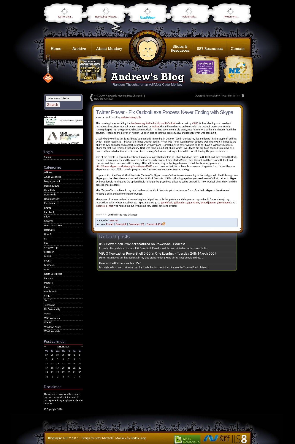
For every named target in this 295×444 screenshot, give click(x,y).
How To (113, 220)
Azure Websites (52, 177)
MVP (46, 269)
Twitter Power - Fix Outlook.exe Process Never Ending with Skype (164, 112)
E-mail (109, 224)
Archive (79, 48)
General (48, 221)
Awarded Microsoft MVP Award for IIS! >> (217, 96)
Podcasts (49, 283)
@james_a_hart (104, 206)
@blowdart (180, 202)
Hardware (49, 230)
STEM (47, 296)
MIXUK (47, 256)
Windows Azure (52, 327)
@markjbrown (208, 202)
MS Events (49, 265)
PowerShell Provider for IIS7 (120, 263)
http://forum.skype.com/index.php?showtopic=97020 (124, 166)
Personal (48, 278)
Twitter (156, 126)
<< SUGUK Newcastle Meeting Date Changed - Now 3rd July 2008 (118, 97)
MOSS (47, 261)
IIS (45, 239)
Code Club (49, 190)
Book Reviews (51, 186)
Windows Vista (52, 331)
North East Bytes (53, 274)
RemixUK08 (50, 291)
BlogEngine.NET (58, 438)
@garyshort (193, 202)
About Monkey (119, 48)
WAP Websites (52, 318)
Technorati (49, 305)
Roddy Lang (138, 438)
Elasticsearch (51, 203)
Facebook (49, 212)
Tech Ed (48, 300)
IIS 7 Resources (210, 48)
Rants (47, 287)
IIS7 (46, 243)
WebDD (48, 322)
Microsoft (49, 252)
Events (47, 208)
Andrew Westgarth (131, 117)
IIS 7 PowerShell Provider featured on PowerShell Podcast (142, 244)
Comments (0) (136, 224)
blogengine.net (52, 181)
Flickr (47, 217)
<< (45, 347)
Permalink (121, 224)
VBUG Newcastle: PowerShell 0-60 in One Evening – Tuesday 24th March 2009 (157, 253)
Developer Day (51, 199)
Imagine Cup (50, 247)
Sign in (47, 157)
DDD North (50, 194)
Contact (238, 48)
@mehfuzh (166, 202)
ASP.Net (48, 172)
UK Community (52, 309)
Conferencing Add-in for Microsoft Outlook (153, 123)
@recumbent (224, 202)
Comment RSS (154, 224)
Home (56, 48)
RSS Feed (48, 69)
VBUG (195, 123)
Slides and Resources (170, 48)
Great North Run (53, 225)
